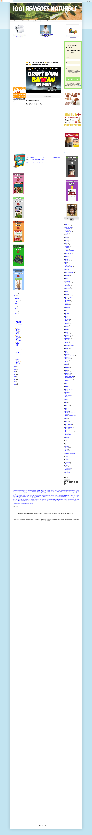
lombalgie (67, 366)
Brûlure (66, 263)
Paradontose (67, 406)
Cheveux (67, 279)
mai (16, 306)
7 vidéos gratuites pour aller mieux (24, 20)
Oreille (66, 399)
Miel (66, 383)
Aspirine (67, 247)
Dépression (67, 300)
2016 (15, 376)
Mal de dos (67, 371)
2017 (15, 374)
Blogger (51, 825)
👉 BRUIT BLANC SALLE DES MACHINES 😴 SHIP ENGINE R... (18, 349)
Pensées (67, 411)
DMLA (66, 306)
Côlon (66, 284)
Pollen (66, 420)
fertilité (66, 322)
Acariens (67, 222)
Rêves (66, 433)
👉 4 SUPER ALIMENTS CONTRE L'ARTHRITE (18, 344)
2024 (15, 295)
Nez (66, 390)
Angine (66, 236)
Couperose (67, 290)
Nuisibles (67, 392)
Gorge (66, 329)
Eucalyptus (67, 319)
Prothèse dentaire (68, 427)
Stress (66, 449)
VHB (66, 471)
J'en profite (73, 79)
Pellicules (67, 409)
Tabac (66, 455)
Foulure (66, 325)
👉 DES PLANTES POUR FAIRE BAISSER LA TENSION (18, 317)
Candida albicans (68, 266)
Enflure (66, 314)
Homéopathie (68, 344)
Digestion (67, 304)
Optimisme (67, 398)
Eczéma (67, 309)
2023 (15, 296)
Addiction (67, 230)
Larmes (66, 360)
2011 (15, 384)
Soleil (66, 446)
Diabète (66, 303)
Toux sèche (67, 463)
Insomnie (67, 349)
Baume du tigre (68, 253)
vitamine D (67, 472)
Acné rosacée (68, 225)
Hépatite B (67, 339)
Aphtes (66, 237)
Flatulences (67, 323)
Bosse (66, 257)
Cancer (66, 265)
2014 (15, 379)
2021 (15, 368)
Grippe (66, 332)
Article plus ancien (56, 157)
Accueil (13, 20)
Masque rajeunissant (69, 376)
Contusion (67, 287)
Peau (66, 408)
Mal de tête (67, 374)
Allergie (66, 233)
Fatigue (66, 320)
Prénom (67, 57)
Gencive (67, 328)
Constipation (67, 285)
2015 (15, 378)
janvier (16, 313)
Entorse (66, 316)
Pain (66, 402)
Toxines (66, 465)
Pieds (66, 414)
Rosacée (67, 437)
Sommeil (67, 447)
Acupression (67, 228)
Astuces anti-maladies (69, 250)
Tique (66, 458)
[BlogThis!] (46, 96)
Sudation (67, 450)
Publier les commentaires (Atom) (38, 159)
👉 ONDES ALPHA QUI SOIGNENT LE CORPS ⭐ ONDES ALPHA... (18, 331)
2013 (15, 381)
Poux (66, 422)
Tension (66, 456)
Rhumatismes (68, 434)
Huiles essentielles (69, 345)
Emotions (67, 313)
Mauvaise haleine (68, 377)
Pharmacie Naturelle (69, 412)
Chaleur (67, 278)
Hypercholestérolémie (69, 347)
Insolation (67, 348)
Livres (66, 364)
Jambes (66, 357)
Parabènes (67, 405)
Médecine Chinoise (69, 379)
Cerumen (67, 276)
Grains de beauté (68, 330)
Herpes (66, 342)
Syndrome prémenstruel (70, 453)
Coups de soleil (68, 292)
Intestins (67, 354)
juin (16, 305)
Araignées (67, 240)
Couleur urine (68, 288)
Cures (66, 294)
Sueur (66, 452)
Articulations (67, 246)
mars (16, 310)
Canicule (67, 269)
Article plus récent (30, 157)
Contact (43, 20)
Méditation (67, 380)
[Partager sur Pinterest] (50, 96)
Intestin (66, 352)
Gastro (66, 326)
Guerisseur (67, 333)
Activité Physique (68, 227)
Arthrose (67, 244)
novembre (17, 300)
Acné (66, 224)
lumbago (67, 368)
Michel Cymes (68, 382)
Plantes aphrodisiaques (70, 415)
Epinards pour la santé (69, 317)
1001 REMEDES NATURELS (45, 9)
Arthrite (66, 243)
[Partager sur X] (47, 96)
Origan (66, 401)
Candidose (67, 268)
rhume (66, 436)
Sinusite (67, 444)
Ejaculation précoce (69, 311)
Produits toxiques (68, 424)
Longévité (67, 367)
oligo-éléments (68, 395)
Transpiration (68, 468)
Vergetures (67, 469)
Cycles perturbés (68, 295)
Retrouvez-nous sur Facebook (54, 20)
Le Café (66, 361)
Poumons (67, 421)
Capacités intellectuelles (70, 271)
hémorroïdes (67, 338)
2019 (15, 371)
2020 (15, 369)
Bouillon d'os (67, 260)
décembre (17, 298)
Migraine (67, 384)
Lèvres (66, 363)
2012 (15, 383)
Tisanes (66, 459)
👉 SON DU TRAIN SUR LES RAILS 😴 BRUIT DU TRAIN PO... (18, 361)
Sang (66, 440)
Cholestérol (67, 281)
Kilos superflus (68, 358)
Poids (66, 418)
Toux (66, 460)
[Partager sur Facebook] (49, 96)
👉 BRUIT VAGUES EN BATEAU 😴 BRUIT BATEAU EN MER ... (18, 355)
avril (16, 308)
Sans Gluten (67, 441)
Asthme (66, 249)
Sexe (66, 443)
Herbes (66, 341)
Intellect (66, 351)
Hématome (67, 336)
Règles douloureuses (69, 431)
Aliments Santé (68, 231)
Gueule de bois (68, 335)
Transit (66, 466)
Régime (66, 430)
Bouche (66, 259)
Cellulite (67, 273)
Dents (66, 298)
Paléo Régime (68, 403)
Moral (66, 386)
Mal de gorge (68, 373)
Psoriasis (67, 428)
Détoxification (68, 301)
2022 (15, 366)
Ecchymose (67, 307)
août (16, 301)
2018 (15, 373)
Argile (66, 241)
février (16, 311)
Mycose (66, 387)
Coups (66, 291)
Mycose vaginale (68, 389)
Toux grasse (67, 462)
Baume (66, 252)
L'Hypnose (37, 20)
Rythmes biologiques (69, 438)
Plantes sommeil (68, 417)
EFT (66, 310)
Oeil (66, 393)
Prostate (67, 425)
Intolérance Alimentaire (69, 355)
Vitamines (67, 474)
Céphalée (67, 275)
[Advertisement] (43, 50)
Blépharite (67, 256)
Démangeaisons (68, 297)
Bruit (66, 262)
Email (67, 62)
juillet (16, 303)
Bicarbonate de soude (69, 254)
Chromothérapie (68, 282)
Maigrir (66, 370)
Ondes (66, 396)
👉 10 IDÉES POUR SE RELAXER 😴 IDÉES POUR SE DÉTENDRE (18, 338)
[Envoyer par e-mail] (45, 96)
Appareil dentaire (68, 238)
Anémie (66, 234)
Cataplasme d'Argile (69, 272)
